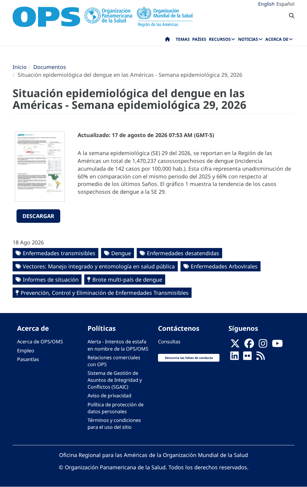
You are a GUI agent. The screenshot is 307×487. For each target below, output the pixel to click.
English (266, 4)
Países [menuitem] (199, 39)
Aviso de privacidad (109, 395)
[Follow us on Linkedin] (234, 357)
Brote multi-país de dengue (127, 279)
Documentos (49, 66)
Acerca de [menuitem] (276, 39)
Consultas (169, 341)
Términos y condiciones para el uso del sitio (114, 423)
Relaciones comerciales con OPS (114, 361)
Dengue (121, 253)
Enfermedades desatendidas (183, 253)
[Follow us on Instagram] (263, 345)
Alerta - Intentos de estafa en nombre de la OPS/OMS (118, 345)
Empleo (25, 350)
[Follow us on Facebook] (249, 345)
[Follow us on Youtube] (277, 345)
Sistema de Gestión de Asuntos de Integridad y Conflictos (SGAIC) (115, 380)
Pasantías (28, 359)
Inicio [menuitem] (167, 40)
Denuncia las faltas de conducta (189, 358)
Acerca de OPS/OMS (40, 341)
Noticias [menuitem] (248, 39)
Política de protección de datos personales (116, 408)
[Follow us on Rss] (260, 357)
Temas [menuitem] (183, 39)
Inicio (20, 66)
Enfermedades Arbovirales (224, 266)
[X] (235, 345)
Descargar (38, 216)
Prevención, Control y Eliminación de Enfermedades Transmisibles (105, 292)
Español (285, 4)
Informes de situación (51, 279)
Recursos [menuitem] (220, 39)
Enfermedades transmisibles (59, 253)
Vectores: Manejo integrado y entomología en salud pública (99, 266)
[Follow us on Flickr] (247, 357)
